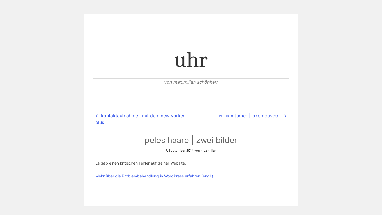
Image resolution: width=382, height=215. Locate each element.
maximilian (209, 151)
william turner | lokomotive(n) (253, 115)
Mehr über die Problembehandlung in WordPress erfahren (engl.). (154, 176)
